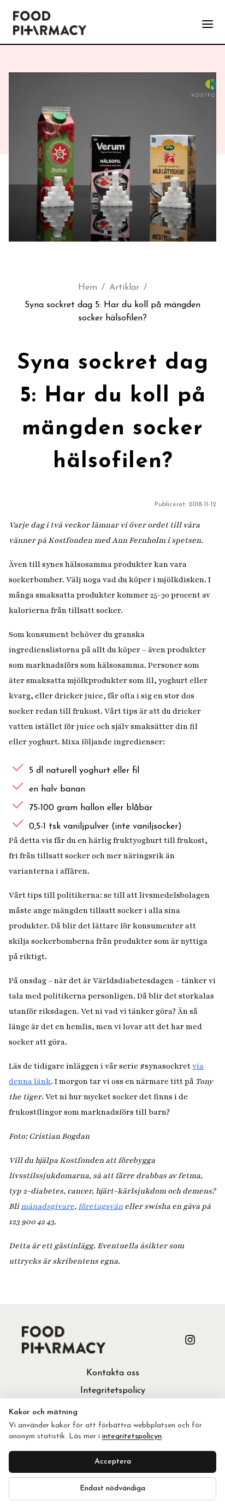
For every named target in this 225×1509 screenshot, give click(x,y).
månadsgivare (47, 1206)
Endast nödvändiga (112, 1488)
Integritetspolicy (112, 1390)
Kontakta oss (112, 1373)
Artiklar (124, 287)
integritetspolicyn (132, 1436)
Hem (87, 287)
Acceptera (112, 1462)
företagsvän (100, 1206)
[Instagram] (190, 1340)
